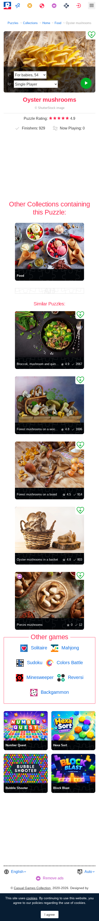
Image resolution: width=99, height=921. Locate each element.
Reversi (75, 677)
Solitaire (38, 647)
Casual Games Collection (32, 888)
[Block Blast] (73, 768)
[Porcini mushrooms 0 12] (49, 595)
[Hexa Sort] (73, 725)
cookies (31, 898)
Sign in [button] (79, 5)
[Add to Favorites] (90, 35)
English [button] (17, 872)
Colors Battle (69, 662)
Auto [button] (88, 872)
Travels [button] (42, 5)
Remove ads (53, 878)
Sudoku (34, 662)
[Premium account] (54, 5)
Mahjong (69, 647)
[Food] (49, 246)
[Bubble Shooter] (26, 768)
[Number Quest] (26, 725)
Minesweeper (39, 677)
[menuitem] (18, 5)
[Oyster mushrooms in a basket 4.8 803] (49, 530)
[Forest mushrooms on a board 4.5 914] (49, 465)
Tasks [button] (30, 5)
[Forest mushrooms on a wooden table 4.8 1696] (49, 399)
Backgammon (54, 692)
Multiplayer (18, 5)
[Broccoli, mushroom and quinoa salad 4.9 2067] (49, 334)
